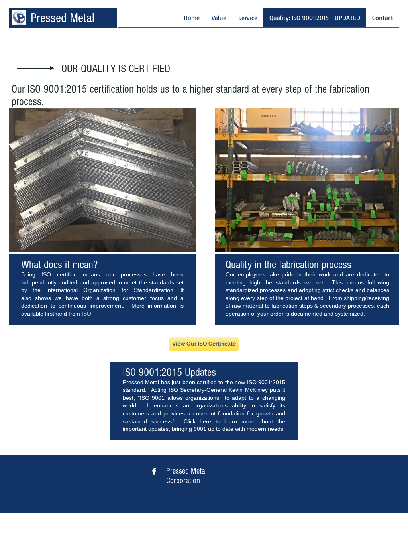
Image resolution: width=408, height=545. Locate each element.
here (205, 421)
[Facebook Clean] (154, 471)
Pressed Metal (62, 17)
